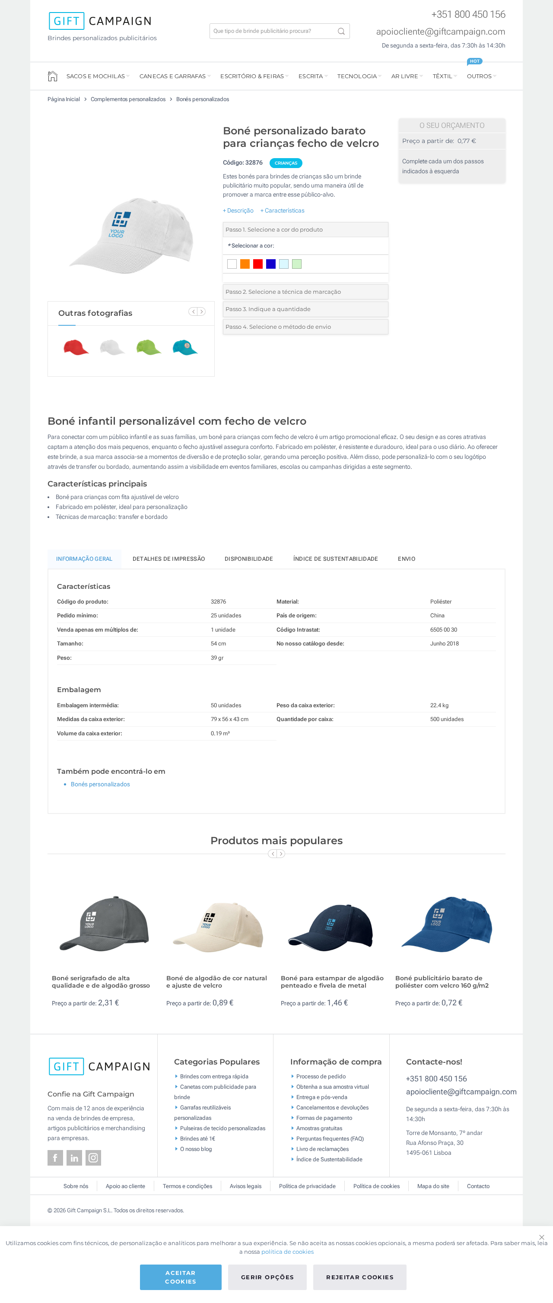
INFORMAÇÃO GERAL (84, 559)
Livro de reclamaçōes (322, 1149)
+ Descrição (238, 210)
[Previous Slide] (192, 311)
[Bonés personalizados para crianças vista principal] (130, 210)
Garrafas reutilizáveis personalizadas (202, 1112)
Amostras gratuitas (319, 1128)
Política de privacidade (307, 1186)
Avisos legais (245, 1186)
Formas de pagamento (324, 1118)
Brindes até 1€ (197, 1138)
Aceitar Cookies (180, 1277)
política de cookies (287, 1251)
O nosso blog (196, 1149)
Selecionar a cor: (250, 245)
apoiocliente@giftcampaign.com (440, 31)
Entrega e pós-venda (321, 1097)
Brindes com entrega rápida (214, 1076)
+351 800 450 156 (468, 14)
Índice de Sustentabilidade (329, 1159)
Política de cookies (376, 1186)
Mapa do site (433, 1186)
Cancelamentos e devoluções (332, 1107)
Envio (406, 559)
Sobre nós (76, 1186)
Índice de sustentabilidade (335, 559)
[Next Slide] (201, 311)
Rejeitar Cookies (360, 1277)
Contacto (478, 1186)
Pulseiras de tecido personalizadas (222, 1128)
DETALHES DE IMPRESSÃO (169, 559)
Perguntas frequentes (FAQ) (330, 1138)
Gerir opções (267, 1277)
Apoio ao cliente (125, 1186)
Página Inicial (64, 99)
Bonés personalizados (202, 99)
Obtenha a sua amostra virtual (332, 1087)
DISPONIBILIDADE (249, 559)
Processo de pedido (321, 1076)
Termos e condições (187, 1186)
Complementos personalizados (129, 99)
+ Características (283, 210)
